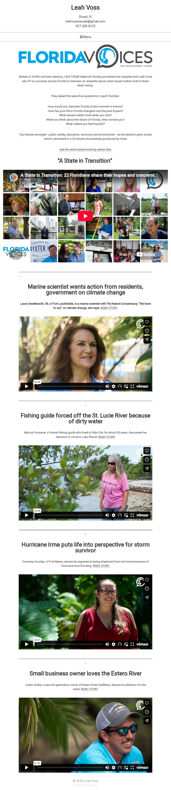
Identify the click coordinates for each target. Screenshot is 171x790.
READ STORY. (109, 308)
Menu (87, 37)
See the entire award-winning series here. (85, 149)
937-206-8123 (85, 26)
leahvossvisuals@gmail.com (85, 21)
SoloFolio (92, 785)
